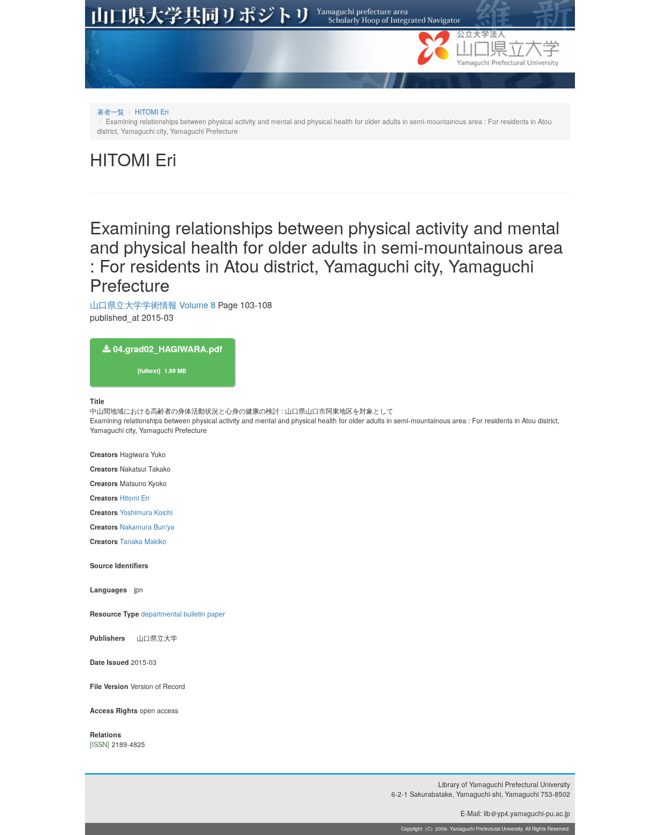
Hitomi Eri (134, 498)
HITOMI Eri (152, 111)
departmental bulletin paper (183, 614)
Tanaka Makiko (143, 541)
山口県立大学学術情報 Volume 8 (152, 304)
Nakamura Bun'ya (147, 527)
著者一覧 (110, 111)
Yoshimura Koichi (146, 512)
